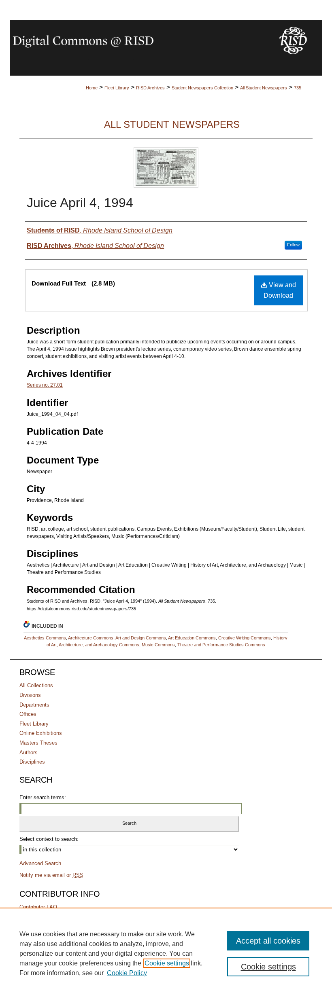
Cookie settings (167, 963)
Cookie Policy (127, 972)
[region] (166, 953)
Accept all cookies (268, 940)
